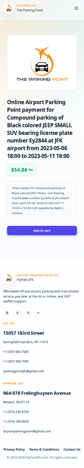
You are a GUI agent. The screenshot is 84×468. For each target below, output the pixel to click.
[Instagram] (7, 313)
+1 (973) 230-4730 (16, 412)
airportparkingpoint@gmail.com (27, 431)
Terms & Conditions (44, 449)
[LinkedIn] (39, 313)
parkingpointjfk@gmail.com (23, 371)
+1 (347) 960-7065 (16, 352)
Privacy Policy (14, 449)
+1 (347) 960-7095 (16, 361)
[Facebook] (18, 313)
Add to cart (42, 230)
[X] (28, 313)
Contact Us (71, 449)
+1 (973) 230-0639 (16, 421)
